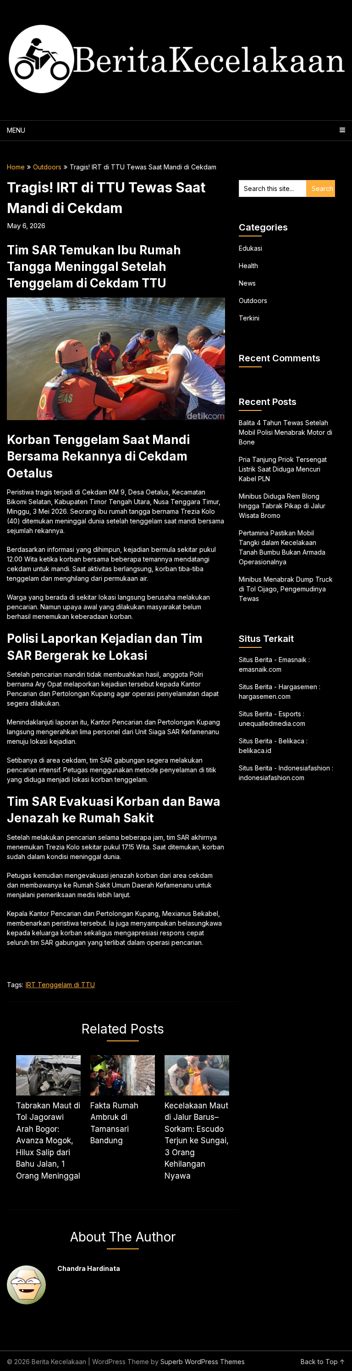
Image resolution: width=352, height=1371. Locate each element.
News (247, 283)
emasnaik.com (260, 669)
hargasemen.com (265, 696)
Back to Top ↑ (323, 1361)
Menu (16, 130)
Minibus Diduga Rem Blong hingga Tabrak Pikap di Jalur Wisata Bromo (282, 505)
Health (248, 266)
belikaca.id (255, 750)
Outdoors (47, 167)
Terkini (249, 318)
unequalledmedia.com (272, 723)
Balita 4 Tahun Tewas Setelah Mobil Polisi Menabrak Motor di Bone (285, 432)
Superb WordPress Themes (202, 1361)
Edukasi (250, 248)
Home (16, 167)
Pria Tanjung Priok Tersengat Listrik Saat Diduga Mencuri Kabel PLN (283, 469)
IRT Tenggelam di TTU (60, 985)
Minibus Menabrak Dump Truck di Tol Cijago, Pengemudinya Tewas (286, 588)
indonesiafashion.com (271, 777)
